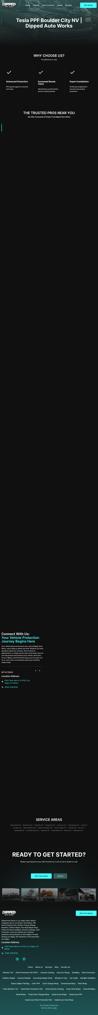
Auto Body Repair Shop (42, 978)
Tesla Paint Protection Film (32, 989)
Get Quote (88, 5)
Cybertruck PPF (75, 994)
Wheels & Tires (61, 978)
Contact (68, 5)
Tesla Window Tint (10, 989)
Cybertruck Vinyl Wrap (63, 1000)
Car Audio (74, 978)
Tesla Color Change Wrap (38, 994)
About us (39, 967)
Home (27, 5)
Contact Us (65, 967)
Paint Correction (88, 973)
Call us (60, 876)
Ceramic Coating (11, 362)
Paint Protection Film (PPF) (27, 973)
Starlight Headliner (88, 978)
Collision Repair (8, 978)
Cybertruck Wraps (59, 994)
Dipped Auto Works (24, 558)
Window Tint (8, 973)
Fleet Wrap (82, 983)
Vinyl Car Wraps (63, 973)
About (59, 5)
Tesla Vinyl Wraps (73, 989)
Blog (56, 967)
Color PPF (36, 983)
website (53, 279)
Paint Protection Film (52, 158)
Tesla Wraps (21, 994)
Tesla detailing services (47, 447)
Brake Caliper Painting (20, 983)
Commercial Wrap (68, 983)
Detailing (75, 973)
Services (48, 967)
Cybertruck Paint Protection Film (38, 1000)
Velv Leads (52, 1008)
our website (82, 233)
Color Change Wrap (50, 983)
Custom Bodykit (24, 978)
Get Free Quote (41, 876)
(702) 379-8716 (56, 184)
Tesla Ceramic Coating (54, 989)
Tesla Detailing (89, 989)
